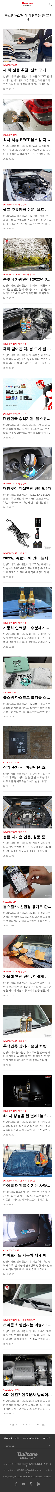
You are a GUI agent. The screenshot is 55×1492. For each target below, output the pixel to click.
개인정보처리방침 (31, 1438)
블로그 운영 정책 (11, 1438)
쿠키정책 (47, 1438)
